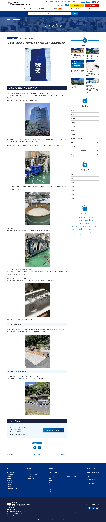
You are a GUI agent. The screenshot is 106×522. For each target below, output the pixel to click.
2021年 (72, 194)
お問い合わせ (92, 5)
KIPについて (91, 8)
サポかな (73, 147)
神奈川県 (89, 229)
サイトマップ (76, 1)
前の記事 (11, 454)
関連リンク (90, 476)
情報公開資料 (52, 486)
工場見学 (73, 220)
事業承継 (73, 130)
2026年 (72, 174)
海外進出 (73, 118)
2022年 (72, 190)
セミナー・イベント (72, 471)
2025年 (72, 178)
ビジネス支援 (27, 8)
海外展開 (73, 235)
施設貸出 (41, 8)
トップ (8, 19)
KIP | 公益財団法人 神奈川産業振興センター (19, 3)
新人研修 (95, 232)
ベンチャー (73, 126)
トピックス (70, 468)
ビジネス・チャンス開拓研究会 (78, 151)
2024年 (72, 182)
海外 (90, 226)
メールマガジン (91, 479)
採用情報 (51, 482)
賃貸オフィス (31, 473)
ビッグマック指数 (81, 235)
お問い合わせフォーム (53, 430)
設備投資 (73, 122)
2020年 (72, 198)
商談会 (93, 223)
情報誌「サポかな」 (72, 476)
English (83, 1)
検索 (74, 14)
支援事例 (57, 8)
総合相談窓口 (11, 474)
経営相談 (73, 110)
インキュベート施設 (32, 474)
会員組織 (87, 223)
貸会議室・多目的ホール (33, 471)
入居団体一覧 (31, 478)
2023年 (72, 186)
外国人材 (80, 220)
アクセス (62, 1)
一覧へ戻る (37, 454)
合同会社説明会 (87, 232)
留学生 (80, 217)
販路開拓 (73, 114)
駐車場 (68, 1)
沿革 (50, 478)
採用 (81, 232)
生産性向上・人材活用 (76, 138)
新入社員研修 (92, 217)
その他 (72, 143)
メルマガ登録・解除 (52, 1)
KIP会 (72, 155)
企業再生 (73, 135)
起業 (77, 226)
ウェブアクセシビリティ (94, 513)
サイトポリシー (83, 513)
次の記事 (63, 454)
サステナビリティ (53, 491)
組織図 (50, 480)
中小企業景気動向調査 (93, 472)
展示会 (91, 220)
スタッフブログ (75, 8)
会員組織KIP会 (52, 484)
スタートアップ (83, 226)
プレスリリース (91, 468)
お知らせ (69, 473)
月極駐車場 (30, 476)
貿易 (84, 229)
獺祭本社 (20, 378)
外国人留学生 (74, 232)
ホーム (13, 8)
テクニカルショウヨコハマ (77, 223)
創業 (73, 226)
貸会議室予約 (77, 5)
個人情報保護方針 (74, 513)
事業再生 (10, 486)
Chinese (88, 1)
